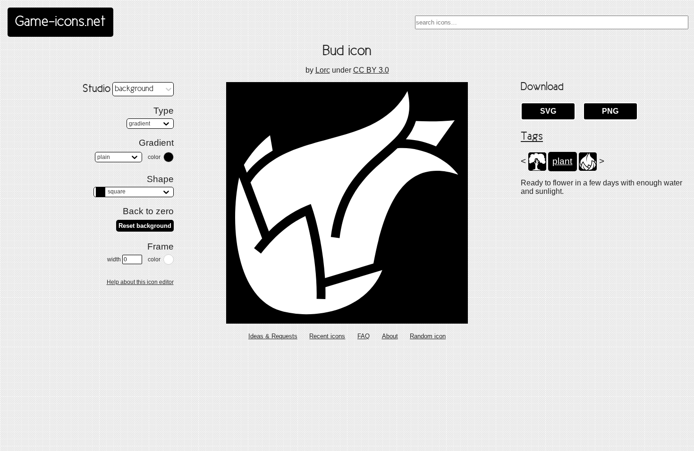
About (390, 336)
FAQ (363, 336)
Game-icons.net (60, 22)
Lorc (322, 70)
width (114, 259)
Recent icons (327, 336)
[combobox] (551, 22)
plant (562, 161)
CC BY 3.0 (371, 70)
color (154, 157)
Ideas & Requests (272, 336)
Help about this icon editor (140, 282)
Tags (532, 137)
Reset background (144, 225)
